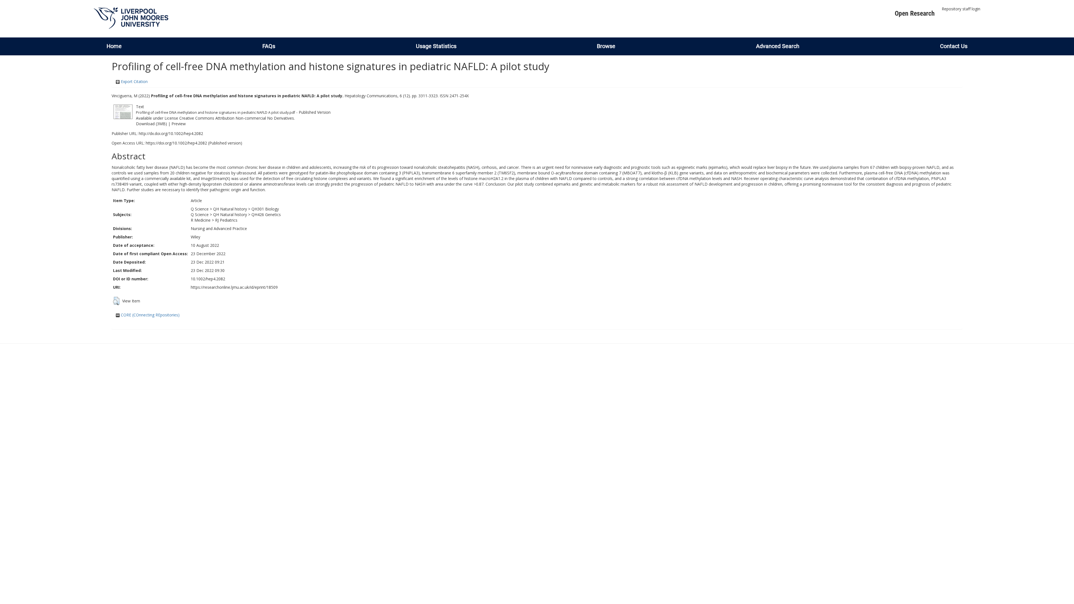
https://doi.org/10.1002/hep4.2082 (176, 143)
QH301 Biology (265, 209)
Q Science (200, 209)
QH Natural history (230, 209)
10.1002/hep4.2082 (208, 278)
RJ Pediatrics (226, 220)
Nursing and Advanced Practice (219, 228)
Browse (606, 46)
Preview (178, 123)
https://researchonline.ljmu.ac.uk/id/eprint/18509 (234, 287)
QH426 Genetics (266, 214)
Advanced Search (777, 46)
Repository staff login (961, 8)
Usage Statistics (436, 46)
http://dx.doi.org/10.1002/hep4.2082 (171, 133)
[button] (116, 301)
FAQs (268, 46)
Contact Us (953, 46)
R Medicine (201, 220)
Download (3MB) (151, 123)
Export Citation (134, 81)
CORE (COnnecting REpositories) (150, 315)
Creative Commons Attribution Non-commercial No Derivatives (236, 118)
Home (114, 46)
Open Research (915, 13)
